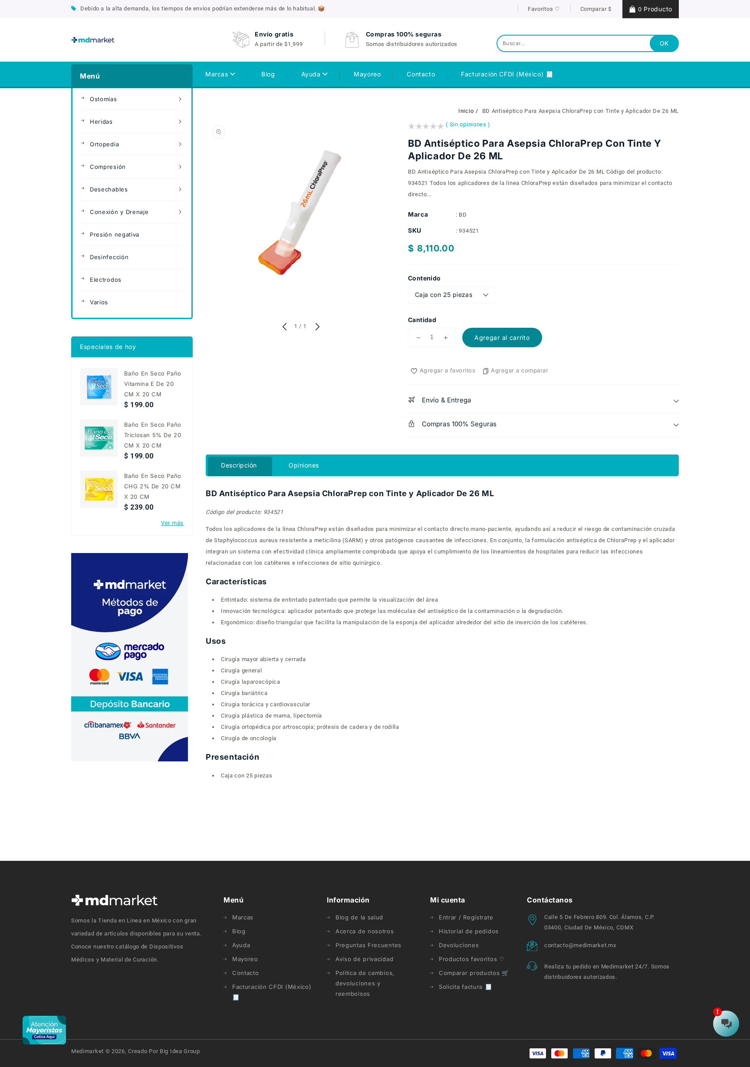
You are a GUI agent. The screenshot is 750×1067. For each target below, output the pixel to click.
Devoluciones (459, 945)
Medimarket (87, 1051)
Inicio (466, 111)
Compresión (108, 166)
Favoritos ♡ (544, 9)
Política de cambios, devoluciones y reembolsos (365, 983)
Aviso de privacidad (364, 958)
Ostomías (103, 99)
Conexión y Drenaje (119, 211)
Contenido (424, 278)
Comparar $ (596, 9)
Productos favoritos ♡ (472, 958)
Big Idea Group (180, 1051)
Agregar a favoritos (448, 370)
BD (463, 214)
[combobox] (588, 43)
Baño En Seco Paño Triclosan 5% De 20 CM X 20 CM (152, 435)
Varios (99, 302)
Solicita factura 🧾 (465, 986)
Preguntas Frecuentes (368, 945)
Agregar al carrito (502, 337)
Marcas (217, 74)
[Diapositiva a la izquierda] (284, 327)
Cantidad (422, 319)
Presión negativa (114, 234)
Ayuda (312, 74)
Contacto (245, 972)
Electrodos (106, 279)
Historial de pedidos (469, 931)
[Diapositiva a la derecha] (316, 327)
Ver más (172, 523)
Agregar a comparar (519, 370)
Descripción (239, 465)
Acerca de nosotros (365, 931)
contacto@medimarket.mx (580, 945)
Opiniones (304, 465)
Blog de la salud (359, 917)
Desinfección (109, 257)
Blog (239, 931)
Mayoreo (245, 958)
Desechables (109, 189)
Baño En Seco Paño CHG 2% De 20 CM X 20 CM (152, 486)
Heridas (101, 121)
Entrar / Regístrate (466, 917)
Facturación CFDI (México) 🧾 (272, 992)
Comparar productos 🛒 (474, 972)
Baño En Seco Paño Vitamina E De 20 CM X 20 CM (152, 384)
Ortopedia (104, 144)
